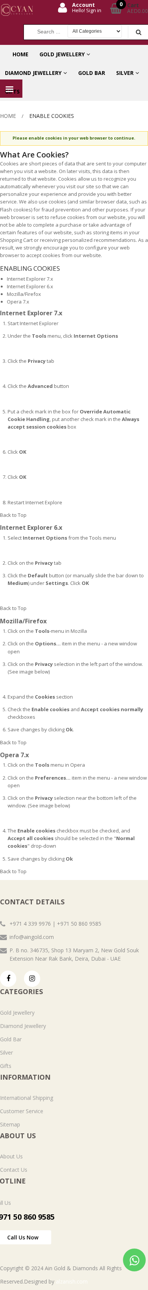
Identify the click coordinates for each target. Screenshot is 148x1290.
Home (8, 115)
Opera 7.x (18, 301)
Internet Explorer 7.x (30, 278)
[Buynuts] (27, 10)
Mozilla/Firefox (24, 294)
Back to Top (13, 515)
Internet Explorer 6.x (30, 286)
